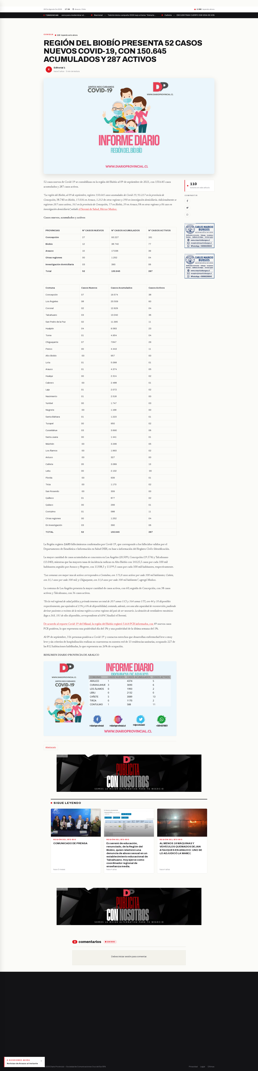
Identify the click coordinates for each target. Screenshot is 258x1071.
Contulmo (92, 1055)
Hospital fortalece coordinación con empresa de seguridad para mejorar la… (96, 3)
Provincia (118, 23)
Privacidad (193, 1067)
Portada (101, 23)
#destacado (51, 747)
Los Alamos (93, 1035)
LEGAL (178, 23)
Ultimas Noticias (159, 23)
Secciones (137, 23)
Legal (202, 1067)
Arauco (91, 1045)
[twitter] (48, 1035)
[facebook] (44, 1035)
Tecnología (137, 1045)
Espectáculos (138, 1050)
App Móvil (187, 1036)
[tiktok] (59, 1035)
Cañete (91, 1025)
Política (135, 1035)
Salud (134, 1040)
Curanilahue (93, 1030)
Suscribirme (202, 990)
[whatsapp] (63, 1035)
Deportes (136, 1030)
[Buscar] (211, 23)
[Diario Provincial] (56, 23)
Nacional (136, 1025)
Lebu (90, 1050)
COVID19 (48, 34)
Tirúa (90, 1040)
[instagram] (52, 1035)
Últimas (211, 1067)
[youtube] (56, 1035)
